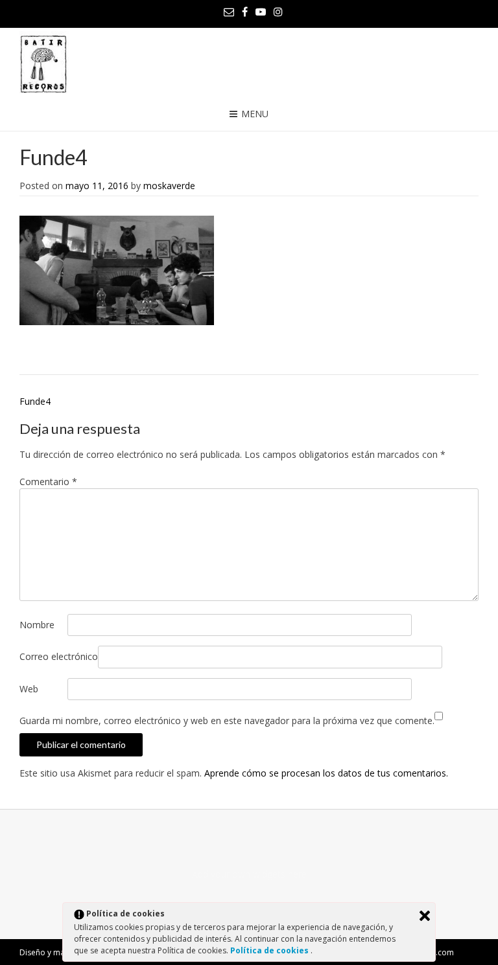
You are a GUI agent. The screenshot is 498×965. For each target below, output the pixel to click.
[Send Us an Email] (229, 11)
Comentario (48, 481)
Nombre (36, 625)
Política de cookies (270, 950)
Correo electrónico (58, 656)
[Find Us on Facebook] (245, 11)
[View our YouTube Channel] (260, 11)
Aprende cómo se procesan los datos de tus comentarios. (326, 773)
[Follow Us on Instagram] (278, 11)
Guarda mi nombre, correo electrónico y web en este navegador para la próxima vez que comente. (226, 720)
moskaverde (169, 185)
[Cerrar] (425, 916)
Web (28, 689)
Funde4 (35, 401)
